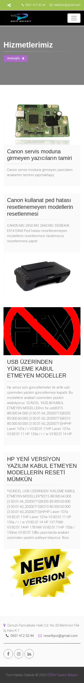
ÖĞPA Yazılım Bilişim (62, 675)
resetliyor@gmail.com (66, 5)
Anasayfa (13, 58)
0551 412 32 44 (35, 5)
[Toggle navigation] (73, 18)
